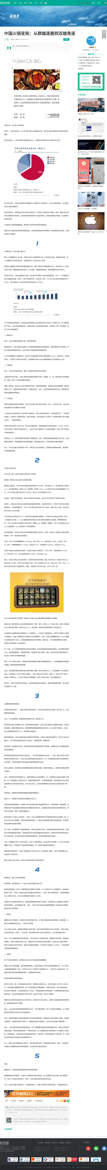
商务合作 (54, 1142)
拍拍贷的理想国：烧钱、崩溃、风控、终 (89, 57)
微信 (61, 516)
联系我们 (47, 1142)
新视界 (66, 39)
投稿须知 (68, 1142)
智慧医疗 (29, 1100)
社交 (62, 640)
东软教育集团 (38, 1100)
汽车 (41, 3)
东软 (6, 1100)
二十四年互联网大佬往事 (85, 66)
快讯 (20, 3)
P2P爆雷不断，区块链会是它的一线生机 (88, 63)
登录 (93, 3)
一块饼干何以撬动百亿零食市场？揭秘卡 (89, 60)
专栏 (36, 3)
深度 (30, 3)
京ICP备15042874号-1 (38, 1167)
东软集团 (13, 1100)
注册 (98, 3)
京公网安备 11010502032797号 (53, 1167)
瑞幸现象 (80, 68)
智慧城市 (21, 1100)
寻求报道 (61, 1142)
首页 (15, 3)
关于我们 (40, 1142)
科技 (25, 3)
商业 (55, 404)
